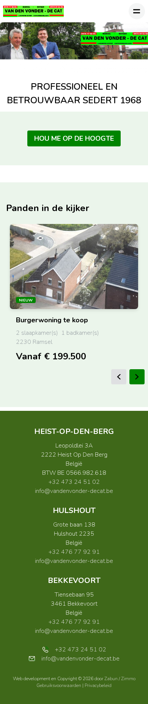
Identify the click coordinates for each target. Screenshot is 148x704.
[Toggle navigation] (137, 11)
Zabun (111, 679)
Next (137, 376)
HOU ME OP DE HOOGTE (74, 138)
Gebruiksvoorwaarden (59, 685)
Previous (118, 376)
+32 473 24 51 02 (74, 482)
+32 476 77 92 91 (74, 552)
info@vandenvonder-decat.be (74, 491)
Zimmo (128, 679)
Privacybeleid (98, 685)
